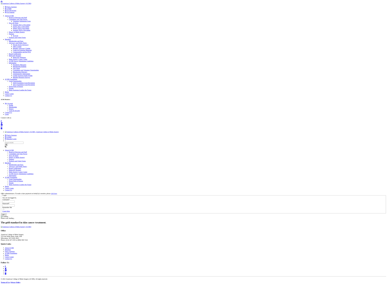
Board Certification (15, 54)
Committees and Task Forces (18, 19)
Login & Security (14, 111)
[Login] (1, 1)
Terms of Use (5, 282)
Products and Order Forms (17, 37)
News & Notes (13, 23)
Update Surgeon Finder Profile (22, 75)
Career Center (9, 94)
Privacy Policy (15, 282)
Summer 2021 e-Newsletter (21, 25)
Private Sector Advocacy (21, 45)
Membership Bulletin (19, 66)
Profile (11, 105)
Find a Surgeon (11, 7)
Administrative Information (21, 74)
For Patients (10, 12)
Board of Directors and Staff (18, 17)
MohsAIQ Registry (15, 56)
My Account (9, 103)
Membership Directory (20, 72)
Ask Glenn (16, 68)
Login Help (6, 211)
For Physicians (11, 10)
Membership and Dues (16, 41)
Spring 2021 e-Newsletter (21, 27)
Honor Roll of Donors (16, 86)
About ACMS (9, 16)
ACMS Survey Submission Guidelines (21, 61)
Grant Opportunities (15, 81)
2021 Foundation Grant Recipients (24, 85)
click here (54, 193)
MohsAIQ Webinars (19, 57)
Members (8, 39)
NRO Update (17, 46)
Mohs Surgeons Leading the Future (20, 90)
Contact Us (8, 95)
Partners (11, 34)
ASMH (8, 9)
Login (7, 114)
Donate (11, 88)
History (11, 109)
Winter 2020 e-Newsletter (21, 28)
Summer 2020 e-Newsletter (21, 30)
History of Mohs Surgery (17, 32)
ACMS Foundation (11, 79)
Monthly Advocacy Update (21, 48)
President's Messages (19, 65)
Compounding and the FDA (22, 52)
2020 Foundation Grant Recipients (24, 83)
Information (12, 63)
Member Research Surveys (21, 77)
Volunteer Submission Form (22, 21)
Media (7, 92)
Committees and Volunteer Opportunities (26, 70)
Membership (13, 107)
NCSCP (15, 36)
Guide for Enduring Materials (22, 50)
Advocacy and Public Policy (18, 43)
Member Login (11, 139)
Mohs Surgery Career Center (18, 59)
